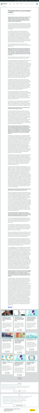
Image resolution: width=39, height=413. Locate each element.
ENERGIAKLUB (4, 4)
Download (8, 351)
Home (2, 6)
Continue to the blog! (19, 405)
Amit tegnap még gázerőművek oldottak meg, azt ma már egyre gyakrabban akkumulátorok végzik (15, 397)
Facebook (22, 0)
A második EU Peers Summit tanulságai (8, 403)
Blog (15, 0)
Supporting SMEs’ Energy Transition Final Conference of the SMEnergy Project (11, 384)
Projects (21, 3)
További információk (7, 411)
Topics (14, 3)
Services (10, 3)
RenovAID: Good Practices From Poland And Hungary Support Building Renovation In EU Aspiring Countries (15, 387)
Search (37, 4)
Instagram (26, 0)
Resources (17, 3)
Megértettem (32, 410)
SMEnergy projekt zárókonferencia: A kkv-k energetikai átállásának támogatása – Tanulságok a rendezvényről (17, 396)
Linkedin (19, 0)
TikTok (33, 0)
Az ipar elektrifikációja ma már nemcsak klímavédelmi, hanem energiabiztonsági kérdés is (14, 400)
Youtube (30, 0)
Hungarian (37, 0)
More (20, 378)
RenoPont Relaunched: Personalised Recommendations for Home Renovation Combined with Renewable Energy (15, 386)
